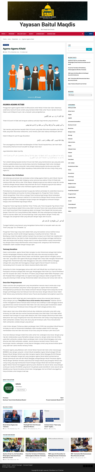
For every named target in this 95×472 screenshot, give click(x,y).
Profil (3, 34)
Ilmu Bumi (71, 159)
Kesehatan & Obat (73, 166)
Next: (55, 399)
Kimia (69, 169)
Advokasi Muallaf (27, 465)
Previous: (14, 399)
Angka (70, 114)
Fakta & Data (8, 418)
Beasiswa (70, 128)
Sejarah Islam (71, 197)
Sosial (69, 201)
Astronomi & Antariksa (74, 121)
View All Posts (21, 390)
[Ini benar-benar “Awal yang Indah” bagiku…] (54, 416)
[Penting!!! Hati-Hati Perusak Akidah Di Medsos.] (33, 416)
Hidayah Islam (72, 149)
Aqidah (70, 118)
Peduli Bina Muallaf (73, 190)
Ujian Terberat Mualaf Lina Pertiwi (77, 84)
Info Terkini (71, 163)
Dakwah (70, 138)
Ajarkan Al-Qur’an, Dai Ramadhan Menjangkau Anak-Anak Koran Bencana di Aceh (79, 62)
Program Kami (72, 194)
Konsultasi (71, 173)
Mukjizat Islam (72, 183)
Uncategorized (72, 207)
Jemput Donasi (6, 465)
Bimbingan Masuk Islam (8, 467)
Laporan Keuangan (17, 465)
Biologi (70, 135)
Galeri (31, 34)
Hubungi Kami (51, 34)
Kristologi (6, 44)
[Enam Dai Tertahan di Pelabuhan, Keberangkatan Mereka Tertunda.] (36, 445)
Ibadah (70, 156)
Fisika (69, 145)
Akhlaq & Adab (72, 107)
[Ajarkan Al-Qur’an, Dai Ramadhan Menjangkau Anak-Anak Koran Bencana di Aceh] (13, 445)
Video (90, 33)
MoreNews (52, 470)
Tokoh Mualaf (8, 420)
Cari (69, 45)
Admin (5, 52)
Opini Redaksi (71, 187)
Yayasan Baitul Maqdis (47, 24)
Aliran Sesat (71, 111)
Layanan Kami (40, 34)
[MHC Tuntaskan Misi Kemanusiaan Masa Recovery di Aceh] (81, 445)
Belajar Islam (21, 34)
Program (11, 34)
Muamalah (71, 180)
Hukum (70, 152)
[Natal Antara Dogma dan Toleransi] (12, 416)
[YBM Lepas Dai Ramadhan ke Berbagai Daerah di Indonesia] (58, 445)
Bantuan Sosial (72, 125)
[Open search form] (82, 33)
